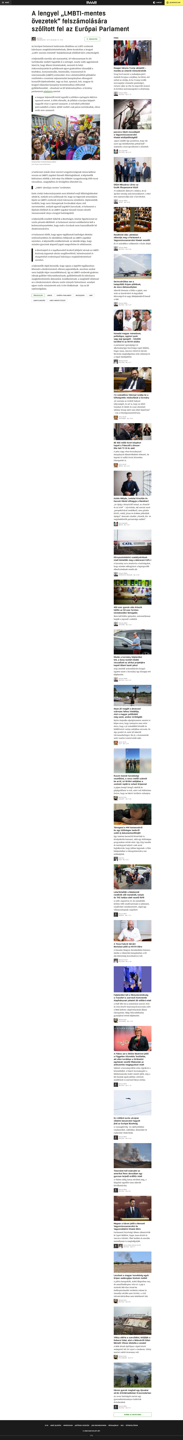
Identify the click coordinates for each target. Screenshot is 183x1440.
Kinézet (159, 2)
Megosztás (93, 39)
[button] (38, 295)
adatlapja (48, 91)
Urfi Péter (39, 38)
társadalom (41, 40)
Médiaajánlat (113, 1425)
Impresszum (68, 1425)
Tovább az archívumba (132, 1414)
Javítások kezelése (82, 1425)
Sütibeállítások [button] (132, 1425)
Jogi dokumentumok (99, 1425)
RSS (122, 1425)
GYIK (46, 1425)
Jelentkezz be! (175, 2)
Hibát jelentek (55, 1425)
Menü (7, 2)
